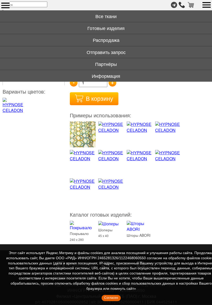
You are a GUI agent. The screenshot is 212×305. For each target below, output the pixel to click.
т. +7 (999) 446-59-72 (182, 5)
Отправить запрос (106, 52)
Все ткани (106, 16)
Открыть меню (5, 5)
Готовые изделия (106, 28)
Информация (106, 75)
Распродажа (106, 39)
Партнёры (106, 63)
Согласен (111, 298)
